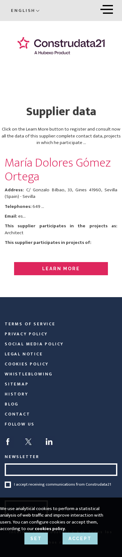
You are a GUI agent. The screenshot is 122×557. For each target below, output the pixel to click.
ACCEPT (80, 538)
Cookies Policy (27, 364)
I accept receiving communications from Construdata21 (62, 485)
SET (36, 538)
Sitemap (17, 384)
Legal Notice (24, 354)
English (23, 10)
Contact (17, 414)
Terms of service (30, 323)
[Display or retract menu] (107, 8)
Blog (11, 404)
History (16, 394)
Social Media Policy (34, 344)
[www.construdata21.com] (61, 45)
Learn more (61, 268)
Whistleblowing (29, 374)
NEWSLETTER (22, 456)
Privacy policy (26, 334)
